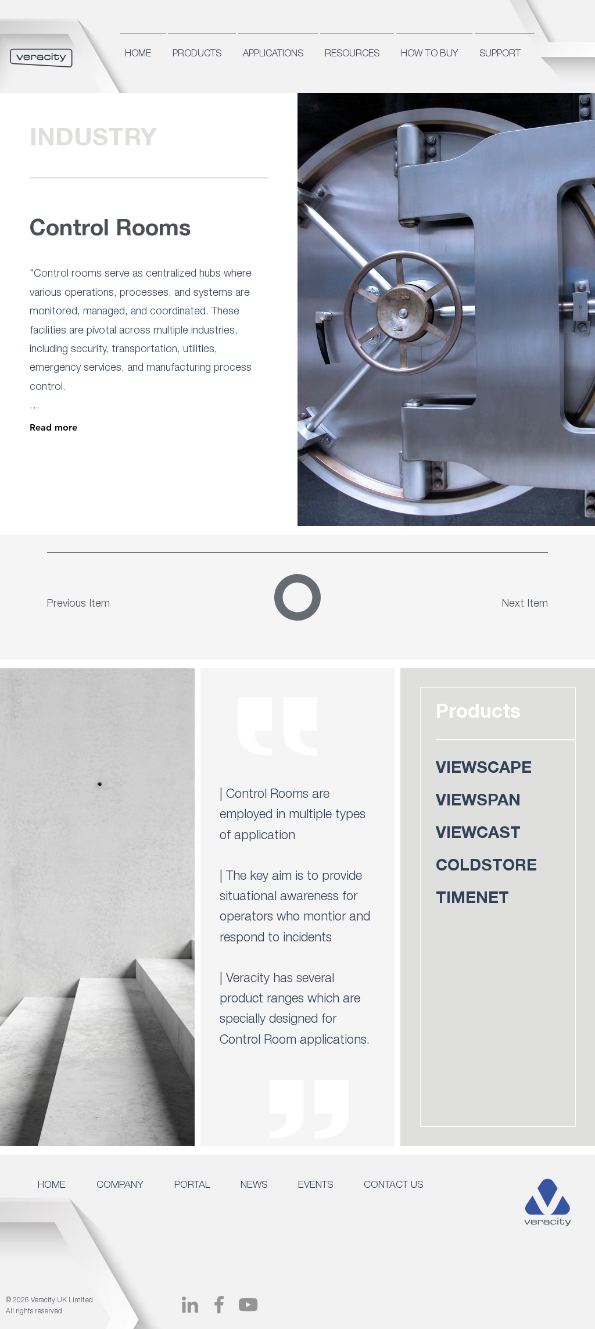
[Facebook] (219, 1304)
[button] (127, 1180)
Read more (53, 427)
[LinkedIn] (190, 1304)
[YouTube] (248, 1304)
